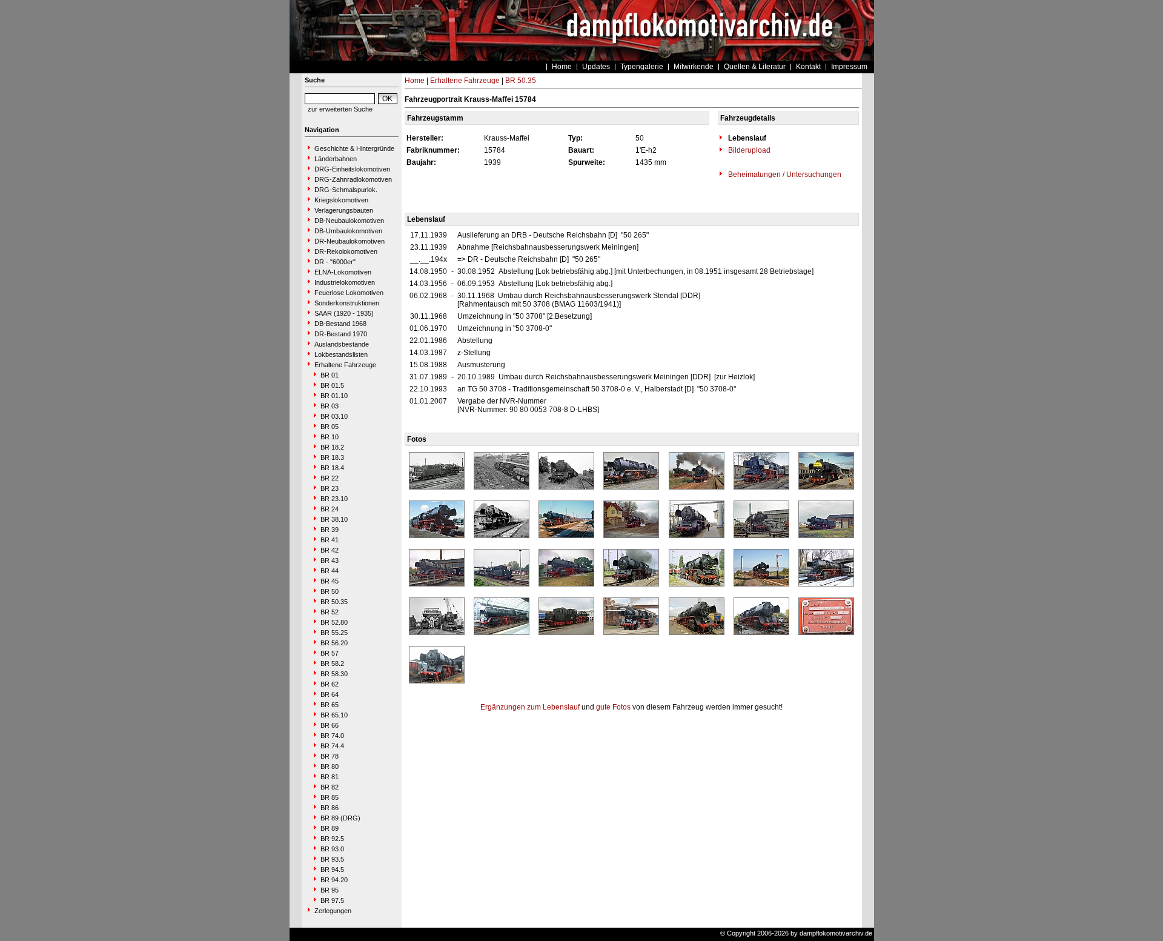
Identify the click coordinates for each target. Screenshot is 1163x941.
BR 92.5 (332, 838)
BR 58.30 (334, 673)
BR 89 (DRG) (340, 818)
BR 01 (329, 375)
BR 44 (329, 570)
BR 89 (329, 828)
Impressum (849, 66)
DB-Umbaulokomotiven (348, 230)
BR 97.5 (332, 900)
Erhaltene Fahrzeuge (345, 364)
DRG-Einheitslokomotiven (352, 169)
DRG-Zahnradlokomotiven (353, 179)
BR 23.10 (334, 498)
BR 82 (329, 787)
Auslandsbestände (341, 344)
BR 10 (329, 437)
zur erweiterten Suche (340, 109)
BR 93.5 (332, 859)
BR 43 (329, 560)
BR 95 (329, 890)
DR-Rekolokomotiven (345, 251)
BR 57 (329, 653)
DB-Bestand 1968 (340, 323)
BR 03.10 (334, 416)
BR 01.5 (332, 385)
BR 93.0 (332, 849)
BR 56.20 (334, 643)
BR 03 (329, 406)
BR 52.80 (334, 622)
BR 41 (329, 540)
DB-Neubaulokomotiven (349, 220)
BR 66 (329, 725)
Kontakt (808, 66)
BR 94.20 (334, 879)
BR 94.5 (332, 869)
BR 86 (329, 807)
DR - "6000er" (335, 261)
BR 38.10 (334, 519)
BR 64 (329, 694)
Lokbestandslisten (341, 354)
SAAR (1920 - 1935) (344, 313)
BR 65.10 (334, 715)
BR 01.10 (334, 395)
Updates (596, 66)
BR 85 (329, 797)
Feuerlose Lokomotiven (348, 292)
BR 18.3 (332, 457)
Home (562, 66)
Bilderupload (748, 150)
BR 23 (329, 488)
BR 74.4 (332, 746)
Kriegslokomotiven (341, 200)
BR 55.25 (334, 632)
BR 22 (329, 478)
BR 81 (329, 776)
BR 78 (329, 756)
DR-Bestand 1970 (340, 333)
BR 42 (329, 550)
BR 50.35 (334, 601)
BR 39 (329, 529)
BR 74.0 (332, 735)
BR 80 (329, 766)
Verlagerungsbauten (343, 210)
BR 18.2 (332, 447)
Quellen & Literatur (755, 66)
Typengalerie (641, 66)
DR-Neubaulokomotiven (349, 241)
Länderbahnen (335, 158)
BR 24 (329, 509)
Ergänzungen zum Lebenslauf (530, 707)
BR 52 (329, 612)
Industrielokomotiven (344, 282)
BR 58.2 (332, 663)
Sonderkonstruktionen (346, 303)
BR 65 (329, 704)
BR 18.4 (332, 467)
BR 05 (329, 426)
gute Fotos (613, 707)
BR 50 (329, 591)
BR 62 (329, 684)
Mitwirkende (694, 66)
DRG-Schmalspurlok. (345, 189)
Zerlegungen (332, 910)
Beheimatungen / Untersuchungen (783, 174)
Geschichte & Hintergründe (354, 148)
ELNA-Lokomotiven (342, 272)
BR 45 (329, 581)
